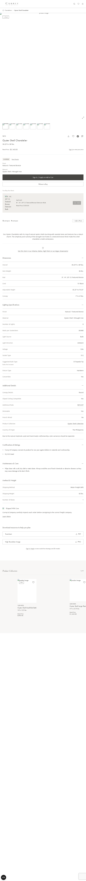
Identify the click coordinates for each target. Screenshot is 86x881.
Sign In (71, 149)
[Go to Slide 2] (12, 126)
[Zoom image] (83, 118)
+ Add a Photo (78, 221)
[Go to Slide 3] (19, 126)
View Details (15, 159)
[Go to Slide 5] (33, 126)
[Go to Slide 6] (40, 126)
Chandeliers (8, 10)
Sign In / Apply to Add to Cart (43, 177)
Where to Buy (43, 184)
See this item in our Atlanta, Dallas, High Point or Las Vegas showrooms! (43, 251)
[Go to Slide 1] (5, 126)
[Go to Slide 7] (47, 126)
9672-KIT (80, 405)
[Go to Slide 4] (26, 126)
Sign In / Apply (30, 549)
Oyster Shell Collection (75, 424)
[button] (43, 67)
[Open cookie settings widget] (3, 877)
